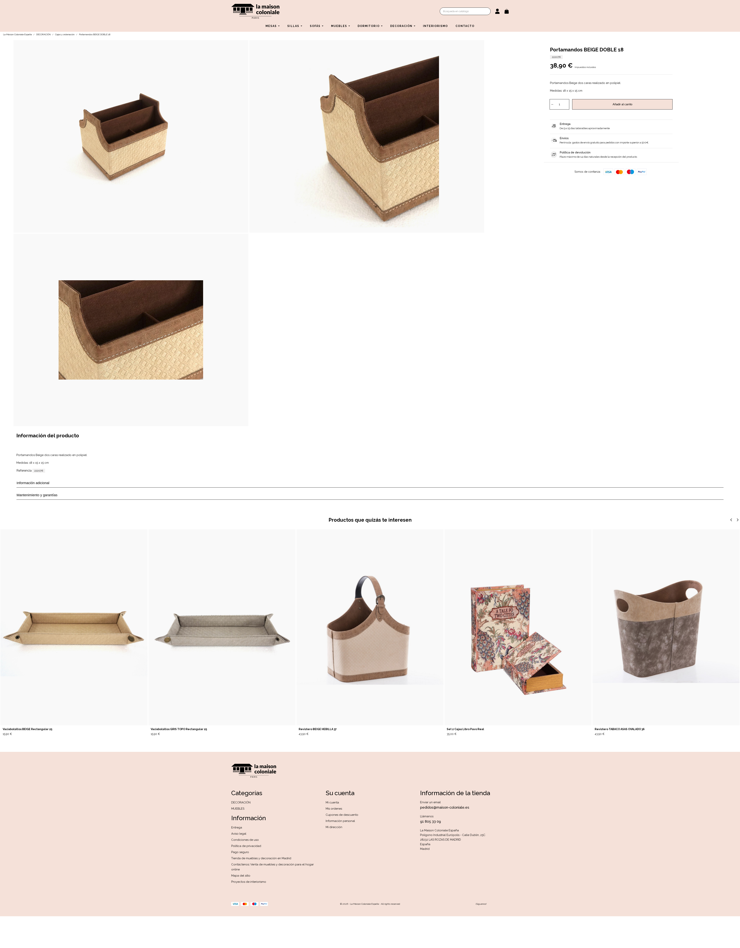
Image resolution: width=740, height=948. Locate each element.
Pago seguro (240, 852)
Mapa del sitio (240, 875)
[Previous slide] (731, 519)
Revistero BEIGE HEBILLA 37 (318, 729)
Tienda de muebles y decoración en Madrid (261, 858)
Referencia (24, 470)
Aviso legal (238, 833)
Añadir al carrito (622, 104)
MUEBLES (237, 808)
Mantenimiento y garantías (37, 495)
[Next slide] (737, 519)
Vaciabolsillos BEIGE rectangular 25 (27, 729)
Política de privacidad (246, 846)
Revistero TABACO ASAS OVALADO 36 (620, 729)
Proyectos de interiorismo (248, 882)
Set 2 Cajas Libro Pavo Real (465, 729)
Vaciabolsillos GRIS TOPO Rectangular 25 (179, 729)
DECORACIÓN (241, 802)
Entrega (236, 827)
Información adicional (33, 483)
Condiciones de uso (245, 840)
